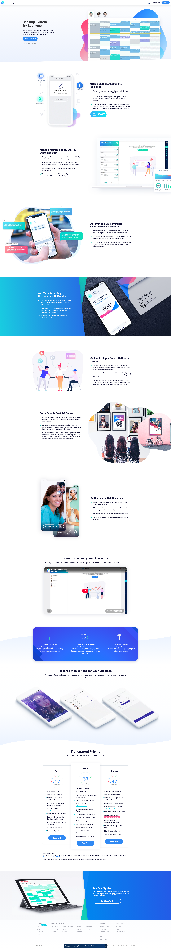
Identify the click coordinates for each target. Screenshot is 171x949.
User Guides (102, 934)
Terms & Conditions (104, 926)
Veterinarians (89, 926)
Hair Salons (54, 931)
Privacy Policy (103, 929)
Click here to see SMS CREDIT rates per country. (56, 857)
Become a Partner (104, 931)
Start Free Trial (30, 39)
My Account (156, 2)
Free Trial (165, 2)
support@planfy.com (121, 929)
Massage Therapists (67, 926)
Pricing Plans (39, 931)
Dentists (78, 926)
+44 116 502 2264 (121, 926)
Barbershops (54, 926)
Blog (100, 936)
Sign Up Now (40, 926)
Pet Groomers (90, 929)
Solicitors (64, 931)
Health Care (79, 929)
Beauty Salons (55, 929)
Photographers (66, 929)
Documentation (103, 939)
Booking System (40, 929)
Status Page (39, 934)
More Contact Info (121, 931)
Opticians (79, 931)
